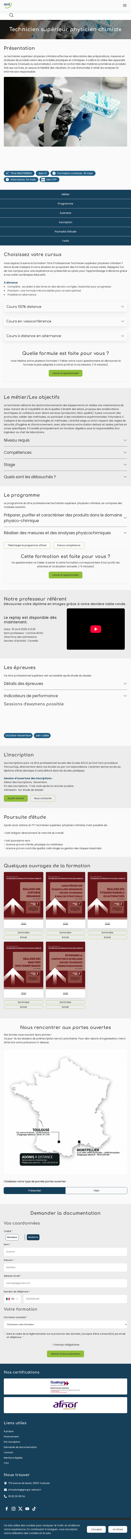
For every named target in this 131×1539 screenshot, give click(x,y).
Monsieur (12, 1237)
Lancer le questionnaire (66, 373)
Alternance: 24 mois (23, 179)
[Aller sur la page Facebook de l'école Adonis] (6, 1509)
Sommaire (23, 932)
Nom (7, 1244)
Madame (33, 1237)
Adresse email (12, 1275)
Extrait (23, 937)
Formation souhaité (15, 1317)
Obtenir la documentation (65, 1354)
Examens (65, 213)
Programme (65, 203)
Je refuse (118, 1529)
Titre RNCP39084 (21, 173)
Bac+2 (42, 173)
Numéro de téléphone (17, 1291)
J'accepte (96, 1529)
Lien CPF (51, 179)
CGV (6, 1463)
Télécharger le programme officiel (27, 545)
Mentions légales (13, 1457)
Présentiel (34, 1190)
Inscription (65, 222)
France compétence (68, 545)
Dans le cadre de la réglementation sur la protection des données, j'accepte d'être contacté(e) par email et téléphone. (66, 1335)
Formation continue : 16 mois (75, 173)
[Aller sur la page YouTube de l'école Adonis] (27, 1509)
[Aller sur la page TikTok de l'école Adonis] (34, 1509)
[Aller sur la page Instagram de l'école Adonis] (13, 1509)
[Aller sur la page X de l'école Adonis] (20, 1508)
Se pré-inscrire (16, 798)
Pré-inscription (12, 1441)
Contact (8, 1452)
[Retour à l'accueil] (8, 5)
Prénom (9, 1260)
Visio (96, 1190)
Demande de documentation (20, 1447)
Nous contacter (43, 798)
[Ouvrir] (124, 5)
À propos (9, 1431)
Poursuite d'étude (65, 231)
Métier (66, 194)
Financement (11, 1436)
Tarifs (65, 241)
